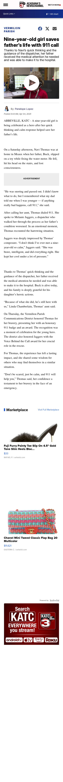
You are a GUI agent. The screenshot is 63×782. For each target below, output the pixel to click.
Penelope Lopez (24, 108)
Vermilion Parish (12, 29)
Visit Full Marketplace (48, 410)
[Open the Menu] (5, 5)
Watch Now (53, 5)
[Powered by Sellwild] (54, 600)
